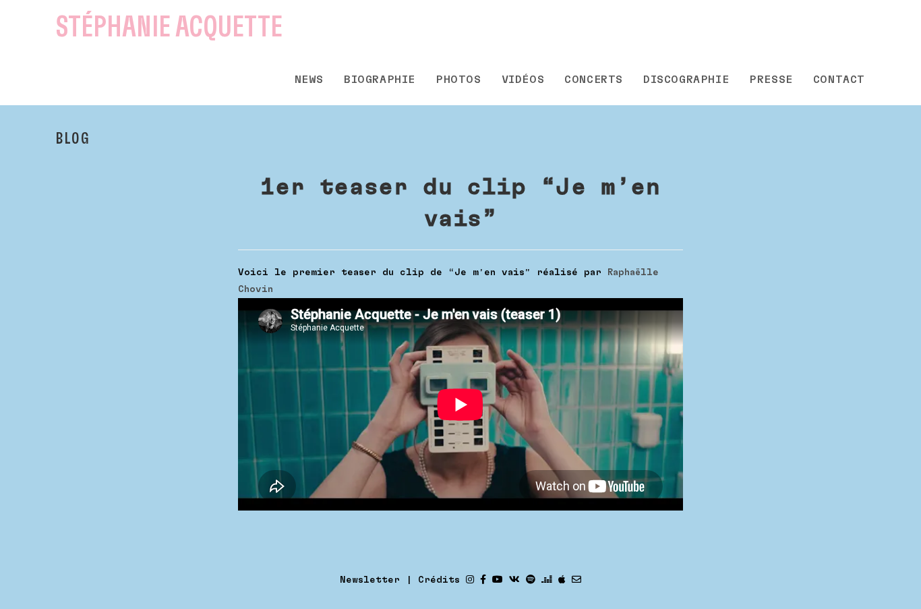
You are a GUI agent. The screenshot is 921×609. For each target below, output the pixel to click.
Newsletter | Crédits (400, 580)
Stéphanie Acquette (169, 27)
